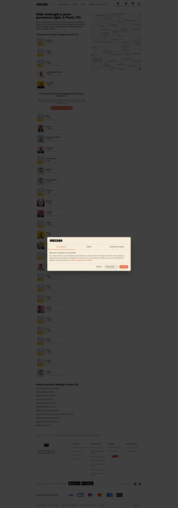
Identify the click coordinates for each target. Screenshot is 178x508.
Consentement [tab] (61, 247)
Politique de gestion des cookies (81, 260)
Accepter (124, 267)
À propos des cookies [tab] (117, 247)
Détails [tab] (89, 247)
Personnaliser (110, 267)
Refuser (99, 267)
